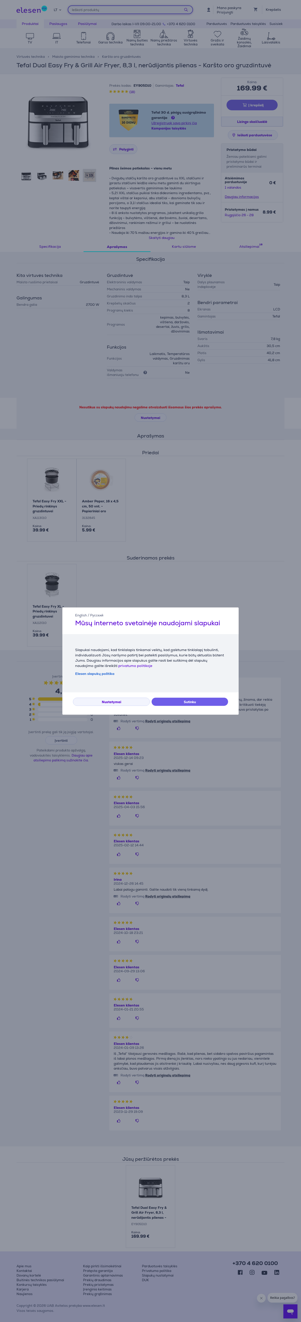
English (81, 615)
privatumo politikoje (135, 665)
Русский (96, 615)
